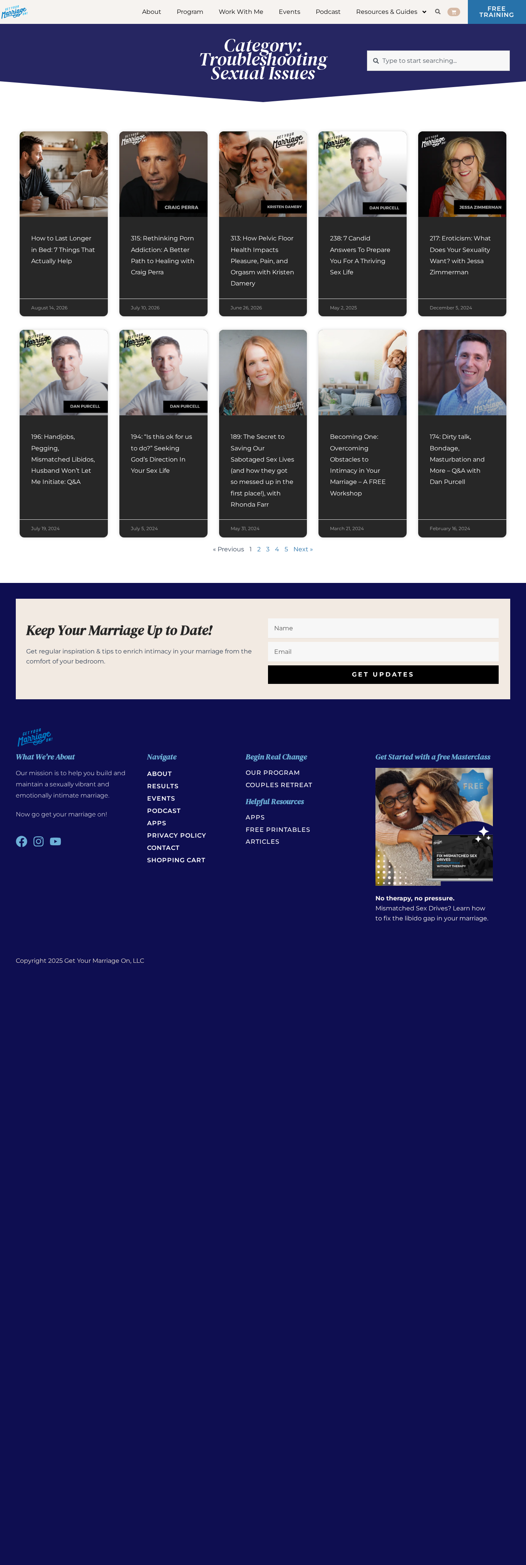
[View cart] (453, 12)
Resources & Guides (386, 11)
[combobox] (438, 60)
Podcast (328, 11)
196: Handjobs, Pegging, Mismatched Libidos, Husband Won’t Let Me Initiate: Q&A (63, 459)
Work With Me (241, 11)
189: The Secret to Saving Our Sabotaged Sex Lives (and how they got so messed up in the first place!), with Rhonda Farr (262, 470)
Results (163, 786)
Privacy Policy (176, 835)
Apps (156, 823)
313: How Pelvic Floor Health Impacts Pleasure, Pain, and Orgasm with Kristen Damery (262, 261)
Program (190, 11)
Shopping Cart (176, 860)
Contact (163, 847)
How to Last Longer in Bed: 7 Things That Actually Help (63, 250)
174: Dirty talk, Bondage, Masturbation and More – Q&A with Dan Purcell (457, 459)
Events (289, 11)
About (151, 11)
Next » (303, 549)
